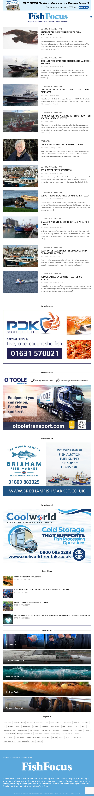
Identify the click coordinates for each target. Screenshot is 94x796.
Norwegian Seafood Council (25, 733)
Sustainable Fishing (9, 741)
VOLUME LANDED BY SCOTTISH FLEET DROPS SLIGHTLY (61, 278)
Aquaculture (21, 592)
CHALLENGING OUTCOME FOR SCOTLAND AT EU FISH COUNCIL (65, 223)
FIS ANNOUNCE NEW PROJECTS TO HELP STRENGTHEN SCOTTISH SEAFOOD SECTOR (66, 117)
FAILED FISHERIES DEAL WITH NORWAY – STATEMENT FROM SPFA (65, 91)
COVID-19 (76, 723)
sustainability (77, 737)
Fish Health (44, 726)
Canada (29, 723)
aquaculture (7, 723)
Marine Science (22, 605)
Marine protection (34, 730)
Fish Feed (36, 726)
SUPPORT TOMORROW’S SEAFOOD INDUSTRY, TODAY (65, 196)
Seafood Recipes (23, 580)
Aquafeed (16, 723)
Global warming (55, 726)
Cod (47, 723)
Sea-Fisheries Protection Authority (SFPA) (38, 737)
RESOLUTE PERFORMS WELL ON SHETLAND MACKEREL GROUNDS (66, 62)
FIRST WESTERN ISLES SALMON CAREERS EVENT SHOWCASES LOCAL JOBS (41, 590)
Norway (87, 730)
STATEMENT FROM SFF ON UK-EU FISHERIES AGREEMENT (61, 33)
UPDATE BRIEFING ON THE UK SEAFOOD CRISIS (62, 144)
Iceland (77, 726)
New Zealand (78, 730)
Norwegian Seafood (9, 733)
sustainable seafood (23, 741)
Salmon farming (55, 733)
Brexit (23, 723)
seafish (54, 737)
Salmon (47, 733)
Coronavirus (67, 723)
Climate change (38, 723)
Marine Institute (22, 730)
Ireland (84, 726)
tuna (33, 741)
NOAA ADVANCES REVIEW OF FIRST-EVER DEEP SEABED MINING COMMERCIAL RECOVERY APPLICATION (52, 615)
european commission (14, 726)
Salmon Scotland (67, 733)
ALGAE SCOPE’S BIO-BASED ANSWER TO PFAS (31, 602)
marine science (46, 730)
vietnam (39, 741)
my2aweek (56, 730)
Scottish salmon (8, 737)
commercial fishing (55, 723)
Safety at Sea (38, 733)
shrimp (68, 737)
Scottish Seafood (19, 737)
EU (5, 726)
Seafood (45, 141)
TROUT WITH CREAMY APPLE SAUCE (27, 577)
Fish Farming (27, 726)
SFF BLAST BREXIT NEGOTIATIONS (56, 170)
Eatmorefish (85, 723)
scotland (77, 733)
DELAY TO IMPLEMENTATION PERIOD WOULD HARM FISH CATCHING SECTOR (64, 252)
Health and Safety (67, 726)
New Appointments (67, 730)
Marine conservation (9, 730)
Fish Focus (44, 38)
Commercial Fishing (51, 29)
